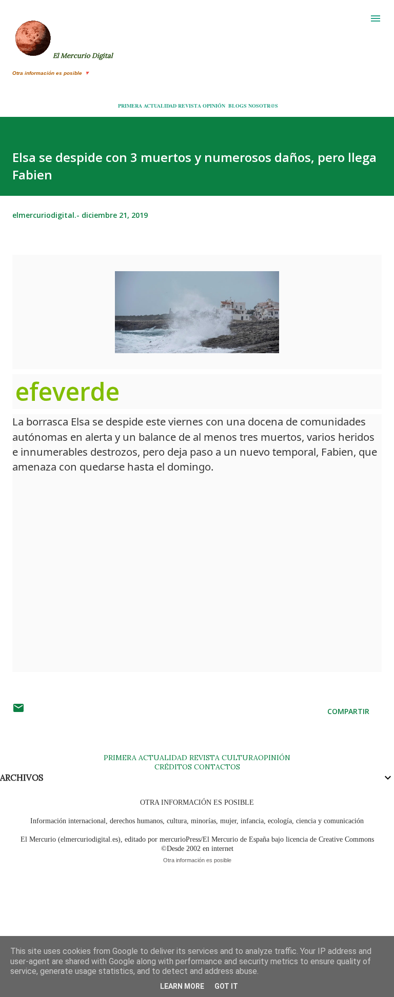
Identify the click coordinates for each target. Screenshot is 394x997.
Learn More (182, 986)
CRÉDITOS (173, 766)
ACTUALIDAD (160, 105)
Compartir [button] (348, 711)
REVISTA (189, 105)
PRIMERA (130, 105)
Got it (226, 986)
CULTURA (240, 757)
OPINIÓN (214, 105)
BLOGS (237, 105)
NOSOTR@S (263, 105)
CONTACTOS (216, 766)
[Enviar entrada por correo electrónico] (18, 711)
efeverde (70, 391)
